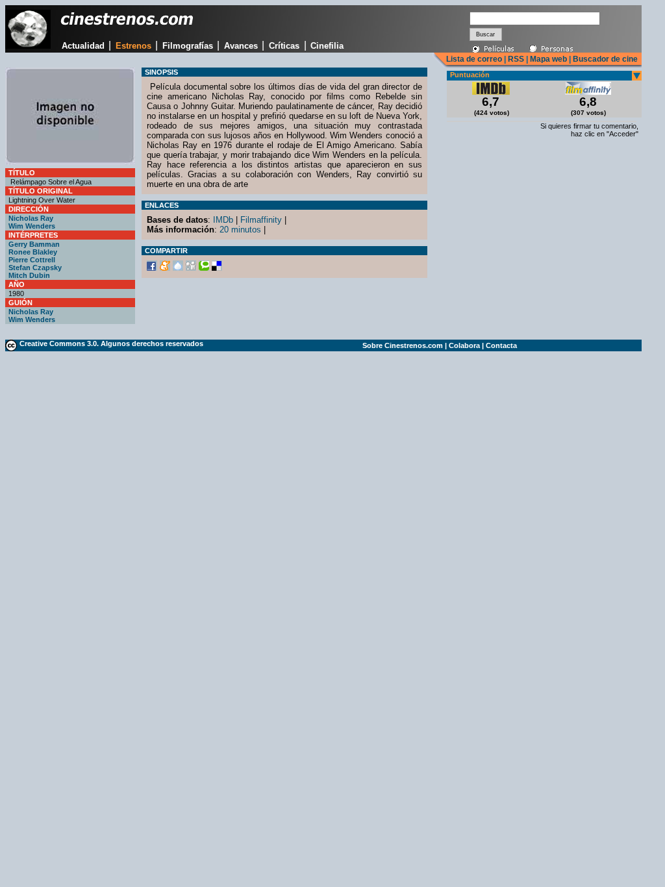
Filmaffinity (261, 220)
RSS (516, 59)
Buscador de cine (604, 59)
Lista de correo (474, 59)
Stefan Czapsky (35, 267)
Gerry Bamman (34, 244)
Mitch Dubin (29, 275)
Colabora (464, 345)
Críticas (284, 46)
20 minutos (240, 229)
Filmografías (187, 46)
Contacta (501, 345)
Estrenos (133, 46)
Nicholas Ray (30, 218)
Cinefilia (327, 46)
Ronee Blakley (32, 252)
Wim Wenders (31, 226)
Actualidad (83, 46)
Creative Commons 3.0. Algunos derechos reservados (111, 343)
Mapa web (548, 59)
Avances (241, 46)
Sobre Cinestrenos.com (402, 345)
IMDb (223, 220)
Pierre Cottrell (31, 260)
